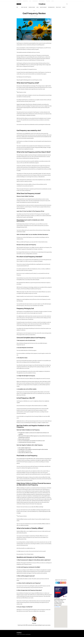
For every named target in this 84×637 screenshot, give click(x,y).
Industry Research (43, 7)
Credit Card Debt (24, 7)
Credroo (42, 4)
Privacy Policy (58, 7)
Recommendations (51, 7)
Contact (63, 7)
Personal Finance (32, 7)
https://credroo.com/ (60, 602)
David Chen (34, 623)
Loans (37, 7)
